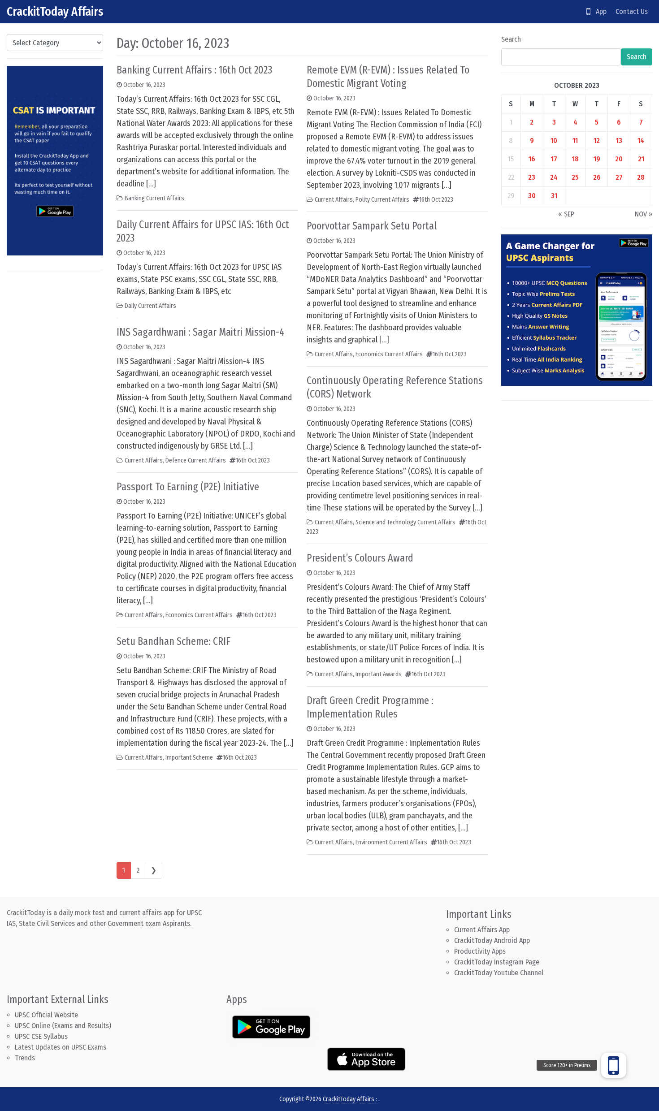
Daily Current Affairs (150, 306)
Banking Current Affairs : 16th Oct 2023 (194, 70)
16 (532, 159)
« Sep (566, 214)
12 (597, 140)
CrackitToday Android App (492, 940)
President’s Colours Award (360, 558)
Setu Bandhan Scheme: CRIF (173, 641)
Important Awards (379, 674)
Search (511, 39)
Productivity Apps (480, 951)
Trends (25, 1058)
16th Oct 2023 (253, 460)
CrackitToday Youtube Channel (498, 972)
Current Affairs (144, 460)
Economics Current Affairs (199, 615)
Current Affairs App (482, 929)
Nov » (643, 214)
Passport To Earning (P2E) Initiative (188, 486)
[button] (613, 1065)
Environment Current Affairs (391, 842)
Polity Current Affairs (382, 199)
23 (531, 177)
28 (641, 177)
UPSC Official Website (46, 1015)
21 (641, 159)
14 (640, 140)
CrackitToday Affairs (55, 11)
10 (554, 140)
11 (575, 140)
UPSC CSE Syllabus (42, 1036)
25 (575, 177)
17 (554, 159)
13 (619, 140)
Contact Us (632, 11)
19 (597, 159)
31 (554, 195)
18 (575, 159)
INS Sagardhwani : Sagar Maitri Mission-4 (200, 332)
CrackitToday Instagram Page (496, 962)
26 (597, 177)
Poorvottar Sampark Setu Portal (372, 226)
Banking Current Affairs (154, 198)
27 (619, 177)
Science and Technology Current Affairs (405, 522)
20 (619, 159)
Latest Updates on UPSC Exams (60, 1047)
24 (554, 177)
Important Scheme (189, 757)
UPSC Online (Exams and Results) (63, 1025)
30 (532, 195)
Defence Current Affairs (195, 460)
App (598, 11)
